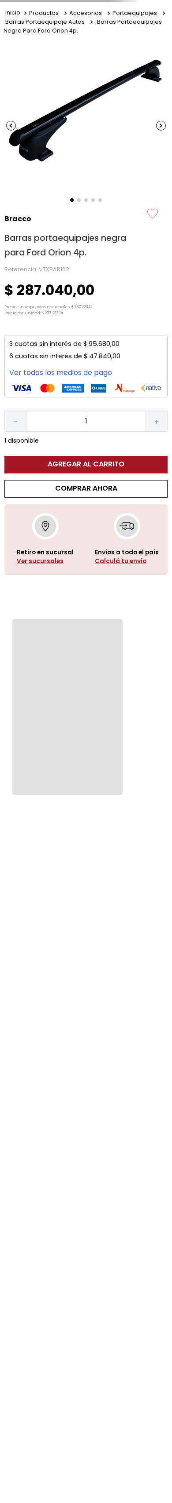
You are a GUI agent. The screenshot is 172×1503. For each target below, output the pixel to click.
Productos (44, 13)
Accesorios (85, 13)
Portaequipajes (134, 13)
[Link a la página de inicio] (13, 13)
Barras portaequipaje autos (45, 21)
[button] (45, 561)
